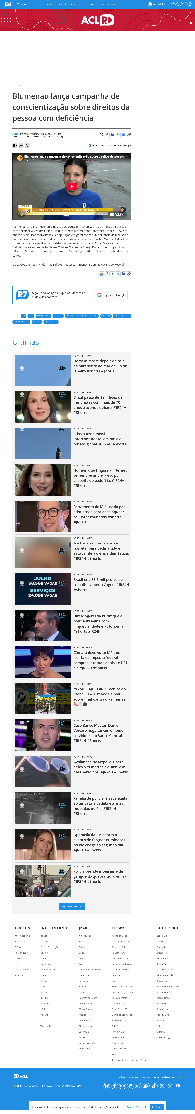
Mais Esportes (22, 969)
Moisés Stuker (51, 322)
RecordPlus (162, 964)
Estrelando (45, 964)
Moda (43, 986)
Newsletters (162, 958)
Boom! (115, 980)
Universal (160, 1031)
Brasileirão (20, 941)
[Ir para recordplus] (146, 1086)
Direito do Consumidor (90, 969)
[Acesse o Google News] (123, 135)
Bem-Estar (45, 941)
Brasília (37, 4)
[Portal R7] (8, 4)
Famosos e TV (47, 969)
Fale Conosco (31, 1086)
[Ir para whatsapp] (170, 1086)
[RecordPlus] (156, 4)
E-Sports (19, 947)
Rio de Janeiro (86, 1026)
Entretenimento (54, 928)
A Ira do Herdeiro (120, 941)
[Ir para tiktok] (154, 1086)
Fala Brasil (117, 1026)
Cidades (83, 958)
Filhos (43, 975)
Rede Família (162, 1014)
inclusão (37, 322)
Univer (159, 1026)
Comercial (161, 947)
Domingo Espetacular (122, 1014)
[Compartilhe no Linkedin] (112, 134)
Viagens (44, 1014)
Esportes (74, 4)
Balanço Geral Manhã (122, 964)
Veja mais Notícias (72, 906)
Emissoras (161, 952)
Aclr (19, 85)
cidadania (58, 316)
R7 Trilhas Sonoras (165, 969)
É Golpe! (83, 986)
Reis (114, 1054)
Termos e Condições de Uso (67, 1086)
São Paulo (84, 1031)
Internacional (85, 1003)
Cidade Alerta (118, 1003)
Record (95, 4)
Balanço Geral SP (120, 969)
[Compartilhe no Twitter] (101, 134)
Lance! (18, 964)
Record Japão (163, 997)
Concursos (84, 964)
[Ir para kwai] (130, 1086)
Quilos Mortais (119, 1048)
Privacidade (46, 1086)
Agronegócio (85, 935)
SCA (23, 316)
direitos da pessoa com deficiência (82, 316)
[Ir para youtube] (178, 1086)
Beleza (43, 935)
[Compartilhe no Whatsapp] (118, 134)
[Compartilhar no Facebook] (107, 134)
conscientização (21, 322)
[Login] (190, 4)
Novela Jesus (118, 1043)
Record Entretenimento (167, 986)
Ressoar (160, 1020)
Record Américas (164, 980)
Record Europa (163, 992)
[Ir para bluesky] (106, 1086)
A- (27, 145)
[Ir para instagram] (181, 4)
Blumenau (105, 316)
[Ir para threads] (138, 1086)
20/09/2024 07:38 (43, 316)
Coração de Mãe (120, 1009)
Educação (84, 980)
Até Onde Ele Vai (120, 958)
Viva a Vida (45, 1026)
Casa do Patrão (119, 997)
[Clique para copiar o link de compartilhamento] (129, 134)
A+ (21, 145)
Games (43, 980)
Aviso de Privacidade (137, 1107)
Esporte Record (119, 1020)
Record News (109, 4)
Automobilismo (22, 935)
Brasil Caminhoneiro (122, 986)
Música (43, 992)
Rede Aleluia (162, 1009)
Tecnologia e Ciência (89, 1043)
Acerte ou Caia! (119, 935)
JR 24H (85, 4)
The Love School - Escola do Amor (129, 1059)
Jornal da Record (120, 1037)
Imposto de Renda (88, 997)
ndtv (31, 316)
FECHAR (156, 1107)
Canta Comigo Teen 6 (122, 992)
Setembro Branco (122, 316)
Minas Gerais (85, 1009)
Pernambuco (85, 1020)
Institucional (168, 928)
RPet (42, 1009)
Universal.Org (163, 1037)
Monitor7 (83, 1014)
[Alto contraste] (14, 145)
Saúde (82, 1037)
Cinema (44, 952)
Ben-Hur (116, 975)
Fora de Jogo (21, 952)
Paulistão (19, 975)
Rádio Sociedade (164, 975)
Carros (82, 952)
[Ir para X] (177, 4)
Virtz (42, 1020)
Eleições (49, 4)
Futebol (18, 958)
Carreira (160, 941)
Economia (84, 975)
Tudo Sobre (84, 1048)
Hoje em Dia (118, 1031)
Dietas (43, 958)
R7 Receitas (46, 1003)
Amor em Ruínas (120, 947)
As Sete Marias (119, 952)
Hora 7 (82, 992)
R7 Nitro (44, 997)
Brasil (81, 941)
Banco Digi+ (162, 935)
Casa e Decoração (49, 947)
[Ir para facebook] (173, 4)
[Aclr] (97, 20)
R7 (13, 85)
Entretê (61, 4)
